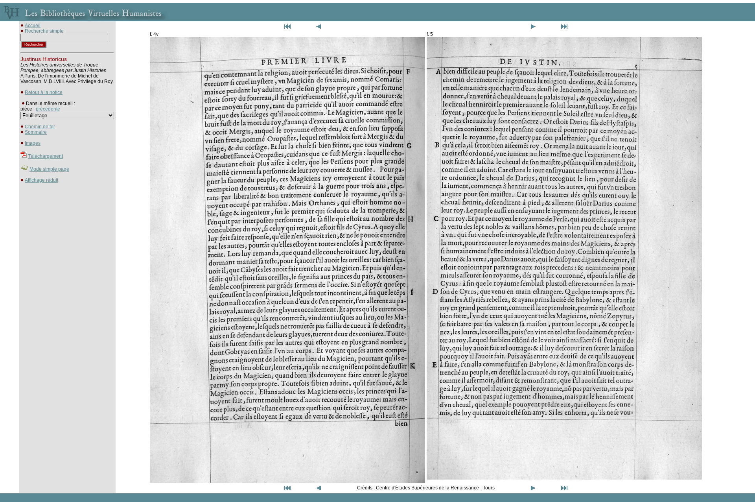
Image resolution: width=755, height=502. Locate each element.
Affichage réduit (41, 180)
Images (33, 143)
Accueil (33, 25)
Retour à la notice (44, 92)
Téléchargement (45, 156)
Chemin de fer (40, 126)
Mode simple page (49, 169)
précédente (48, 109)
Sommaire (36, 132)
